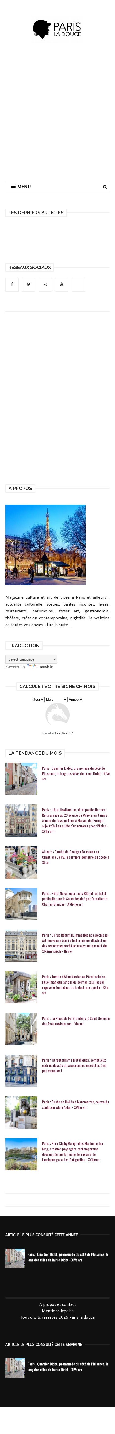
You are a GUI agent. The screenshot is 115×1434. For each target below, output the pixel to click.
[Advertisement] (57, 117)
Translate (45, 666)
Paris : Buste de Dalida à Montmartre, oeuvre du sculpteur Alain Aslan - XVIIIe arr (75, 1104)
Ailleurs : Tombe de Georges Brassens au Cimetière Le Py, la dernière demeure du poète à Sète (75, 857)
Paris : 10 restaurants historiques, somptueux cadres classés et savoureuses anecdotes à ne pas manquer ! (74, 1065)
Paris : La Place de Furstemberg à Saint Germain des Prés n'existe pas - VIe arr (76, 1021)
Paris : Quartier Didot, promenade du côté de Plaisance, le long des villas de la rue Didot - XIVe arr (76, 773)
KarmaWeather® (64, 733)
